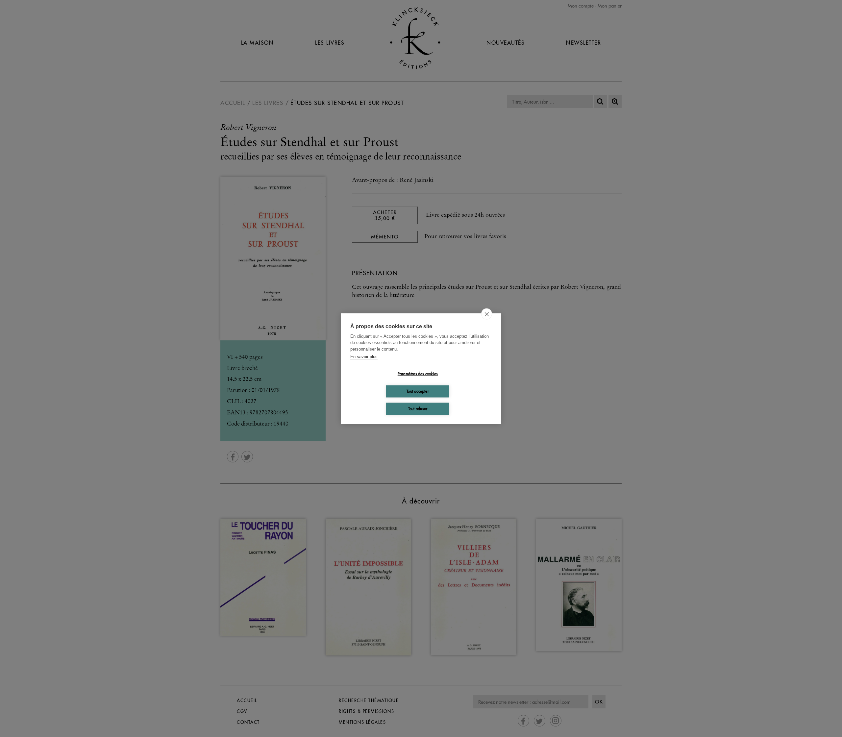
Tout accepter (418, 391)
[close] (486, 313)
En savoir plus (364, 356)
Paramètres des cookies (418, 373)
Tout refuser (417, 408)
